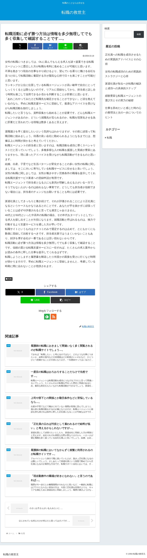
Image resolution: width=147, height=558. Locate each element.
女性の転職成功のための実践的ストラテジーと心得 (123, 74)
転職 (10, 279)
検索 (107, 28)
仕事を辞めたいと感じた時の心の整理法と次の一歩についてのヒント (123, 113)
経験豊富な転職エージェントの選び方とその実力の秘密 (123, 98)
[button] (80, 46)
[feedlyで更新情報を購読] (47, 317)
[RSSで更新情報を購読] (53, 317)
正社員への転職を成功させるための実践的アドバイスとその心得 (123, 59)
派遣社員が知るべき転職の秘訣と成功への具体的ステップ (123, 86)
